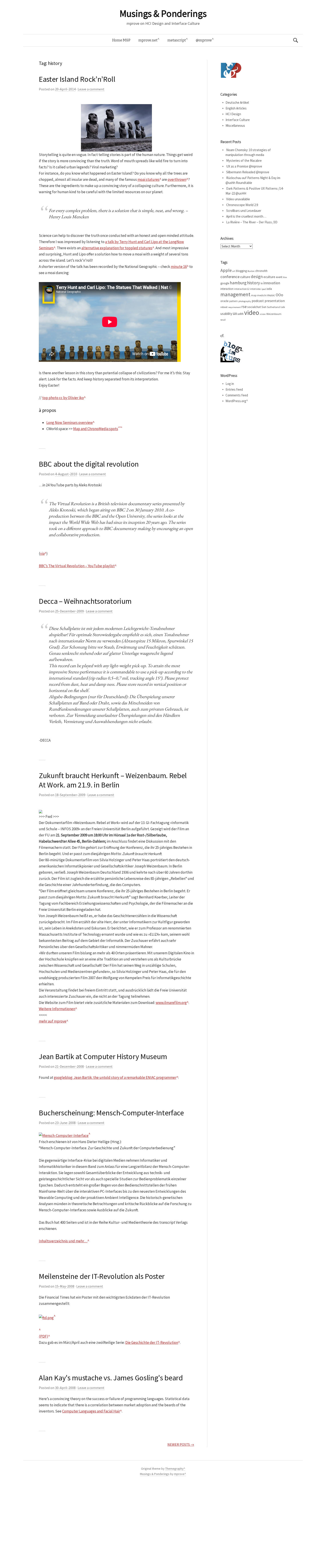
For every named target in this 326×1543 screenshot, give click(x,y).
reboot (224, 307)
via (42, 553)
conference (230, 276)
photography (244, 301)
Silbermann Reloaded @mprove (247, 172)
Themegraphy (174, 1469)
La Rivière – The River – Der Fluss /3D (251, 222)
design (257, 276)
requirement (234, 307)
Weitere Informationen (57, 1008)
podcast (258, 300)
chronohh (261, 271)
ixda (269, 289)
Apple (226, 270)
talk (283, 307)
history (253, 282)
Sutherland (273, 307)
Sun (263, 307)
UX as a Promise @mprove (244, 166)
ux (235, 313)
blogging (241, 271)
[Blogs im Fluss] (231, 351)
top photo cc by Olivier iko (63, 397)
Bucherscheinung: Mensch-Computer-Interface (111, 1112)
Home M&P (121, 40)
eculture (269, 277)
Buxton (251, 271)
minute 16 (179, 266)
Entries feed (234, 389)
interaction (227, 289)
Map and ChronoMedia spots (95, 428)
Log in (230, 384)
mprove (179, 1474)
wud (223, 319)
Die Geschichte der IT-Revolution (151, 1342)
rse (244, 306)
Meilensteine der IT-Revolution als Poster (102, 1276)
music (271, 295)
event (279, 277)
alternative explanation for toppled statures (116, 247)
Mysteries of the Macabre (244, 160)
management (235, 294)
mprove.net (147, 40)
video (251, 312)
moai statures (148, 179)
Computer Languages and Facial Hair (91, 1411)
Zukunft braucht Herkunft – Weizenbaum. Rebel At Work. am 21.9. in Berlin (113, 780)
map (253, 295)
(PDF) (43, 1336)
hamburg (238, 282)
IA (262, 283)
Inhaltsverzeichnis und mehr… (63, 1241)
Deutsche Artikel (237, 102)
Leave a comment (91, 89)
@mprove (204, 40)
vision (263, 314)
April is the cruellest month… (246, 216)
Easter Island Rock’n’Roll (77, 79)
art (233, 271)
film (285, 277)
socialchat (254, 307)
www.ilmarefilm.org (171, 1002)
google (224, 283)
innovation (271, 283)
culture (245, 277)
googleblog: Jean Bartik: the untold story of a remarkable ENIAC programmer (115, 1077)
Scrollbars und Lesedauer (243, 210)
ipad (263, 289)
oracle (224, 301)
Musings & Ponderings (163, 13)
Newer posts (180, 1444)
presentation (275, 300)
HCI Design (233, 114)
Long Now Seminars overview (69, 422)
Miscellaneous (235, 125)
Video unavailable (238, 199)
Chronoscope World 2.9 (242, 205)
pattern (233, 301)
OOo (279, 294)
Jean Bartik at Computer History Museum (103, 1056)
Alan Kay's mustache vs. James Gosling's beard (111, 1377)
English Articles (236, 108)
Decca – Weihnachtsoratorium (85, 601)
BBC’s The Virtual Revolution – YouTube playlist (77, 565)
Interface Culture (238, 120)
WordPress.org (236, 401)
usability (226, 314)
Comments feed (237, 395)
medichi (262, 295)
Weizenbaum (273, 314)
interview (255, 288)
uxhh (241, 314)
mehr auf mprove (52, 1021)
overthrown (177, 179)
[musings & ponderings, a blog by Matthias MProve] (231, 70)
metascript (176, 40)
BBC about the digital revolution (89, 464)
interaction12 (241, 288)
